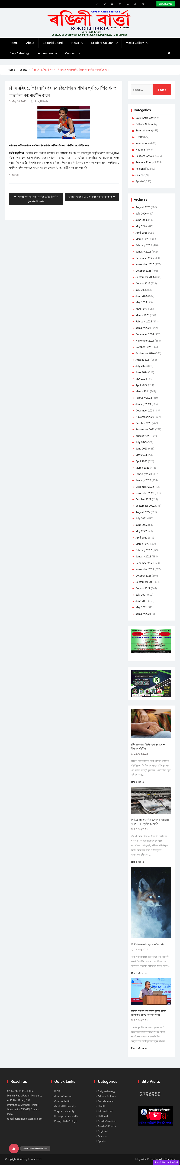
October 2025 (143, 270)
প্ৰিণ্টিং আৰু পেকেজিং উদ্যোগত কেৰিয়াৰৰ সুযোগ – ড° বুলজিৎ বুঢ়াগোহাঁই (150, 821)
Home (13, 43)
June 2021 (141, 601)
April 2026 (141, 232)
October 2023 (143, 423)
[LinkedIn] (127, 4)
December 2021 (145, 563)
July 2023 (141, 442)
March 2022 (142, 544)
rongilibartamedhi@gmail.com (24, 1118)
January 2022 (143, 556)
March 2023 (142, 467)
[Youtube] (112, 4)
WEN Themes (167, 1159)
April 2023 (141, 461)
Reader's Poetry (145, 162)
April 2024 (141, 385)
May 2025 (141, 302)
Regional (141, 168)
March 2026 (142, 239)
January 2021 (143, 613)
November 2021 (145, 569)
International (143, 143)
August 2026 (143, 207)
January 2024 (143, 404)
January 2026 (143, 251)
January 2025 (143, 327)
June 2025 (141, 296)
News (75, 43)
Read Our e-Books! (166, 1162)
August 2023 (143, 436)
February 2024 (144, 397)
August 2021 (143, 588)
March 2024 (142, 391)
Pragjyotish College (65, 1121)
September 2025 (145, 277)
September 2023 (145, 429)
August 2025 (143, 283)
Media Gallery (135, 43)
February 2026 (144, 245)
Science (140, 175)
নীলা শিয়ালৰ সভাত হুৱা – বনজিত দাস (147, 944)
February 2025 (144, 321)
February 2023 (144, 474)
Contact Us (72, 53)
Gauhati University (65, 1106)
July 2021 (141, 594)
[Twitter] (104, 4)
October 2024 (143, 347)
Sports (15, 175)
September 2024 (145, 353)
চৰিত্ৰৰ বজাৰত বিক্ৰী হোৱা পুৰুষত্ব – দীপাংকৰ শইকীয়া (148, 746)
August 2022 (143, 512)
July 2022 (141, 518)
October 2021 (143, 575)
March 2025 (142, 315)
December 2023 (145, 410)
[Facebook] (96, 4)
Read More (137, 782)
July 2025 (141, 289)
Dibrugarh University (66, 1116)
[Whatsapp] (135, 4)
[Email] (143, 4)
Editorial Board (53, 43)
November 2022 (145, 493)
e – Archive (45, 53)
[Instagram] (120, 4)
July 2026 (141, 213)
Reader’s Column (102, 43)
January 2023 (143, 480)
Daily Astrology (19, 53)
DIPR (57, 1091)
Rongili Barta (41, 101)
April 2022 (141, 537)
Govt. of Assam (63, 1096)
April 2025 (141, 309)
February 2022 (144, 550)
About (30, 43)
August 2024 (143, 359)
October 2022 (143, 499)
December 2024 (145, 334)
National (141, 149)
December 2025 (145, 258)
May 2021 (141, 607)
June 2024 (141, 372)
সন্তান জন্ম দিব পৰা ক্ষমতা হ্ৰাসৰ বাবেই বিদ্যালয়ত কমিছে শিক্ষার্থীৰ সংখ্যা (148, 1013)
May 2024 (141, 378)
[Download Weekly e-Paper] (14, 1148)
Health (139, 137)
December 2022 (145, 486)
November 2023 (145, 416)
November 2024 (145, 340)
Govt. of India (62, 1101)
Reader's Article (145, 156)
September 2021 (145, 582)
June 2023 (141, 448)
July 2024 (141, 366)
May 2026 (141, 226)
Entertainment (144, 130)
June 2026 (141, 220)
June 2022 (141, 524)
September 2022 (145, 505)
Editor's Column (145, 124)
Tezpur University (64, 1111)
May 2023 (141, 455)
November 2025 (145, 264)
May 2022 (141, 531)
